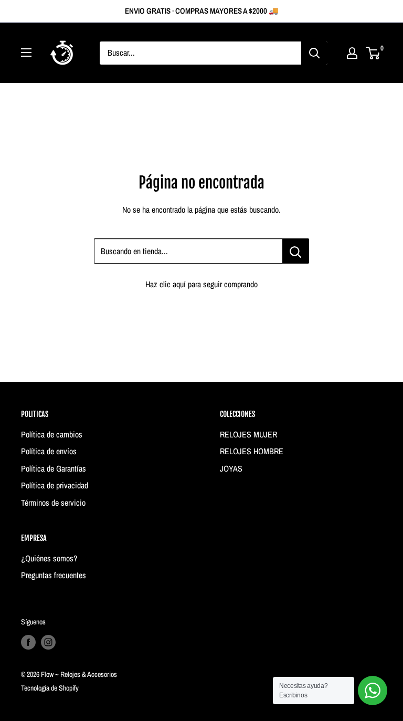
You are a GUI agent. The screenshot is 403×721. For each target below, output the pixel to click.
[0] (373, 53)
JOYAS (231, 468)
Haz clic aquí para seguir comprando (201, 284)
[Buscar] (314, 53)
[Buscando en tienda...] (295, 251)
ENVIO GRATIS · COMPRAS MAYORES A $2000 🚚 (202, 10)
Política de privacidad (54, 485)
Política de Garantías (53, 468)
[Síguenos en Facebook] (28, 642)
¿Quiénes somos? (49, 558)
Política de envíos (49, 451)
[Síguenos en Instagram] (48, 642)
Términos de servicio (53, 502)
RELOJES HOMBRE (251, 451)
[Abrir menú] (26, 52)
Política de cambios (51, 434)
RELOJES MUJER (248, 434)
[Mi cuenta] (352, 53)
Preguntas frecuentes (53, 575)
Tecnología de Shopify (50, 688)
